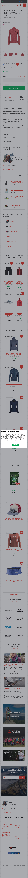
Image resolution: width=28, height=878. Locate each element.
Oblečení (17, 827)
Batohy (16, 832)
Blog (16, 836)
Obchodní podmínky (7, 824)
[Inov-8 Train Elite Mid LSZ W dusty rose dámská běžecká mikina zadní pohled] (5, 54)
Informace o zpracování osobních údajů (7, 835)
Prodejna (17, 829)
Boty (16, 821)
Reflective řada (18, 825)
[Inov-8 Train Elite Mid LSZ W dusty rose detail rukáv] (17, 54)
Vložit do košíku (14, 88)
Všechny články (14, 648)
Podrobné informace (21, 440)
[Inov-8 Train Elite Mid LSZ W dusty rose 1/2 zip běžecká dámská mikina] (22, 54)
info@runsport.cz (10, 169)
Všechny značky (14, 601)
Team (16, 840)
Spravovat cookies (5, 447)
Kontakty (4, 828)
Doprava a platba (6, 826)
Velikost (5, 76)
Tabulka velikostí (21, 76)
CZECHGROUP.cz (16, 868)
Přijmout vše (15, 444)
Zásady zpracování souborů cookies (6, 831)
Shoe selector (18, 834)
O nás (16, 823)
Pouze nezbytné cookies (6, 444)
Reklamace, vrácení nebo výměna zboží (6, 821)
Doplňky (17, 838)
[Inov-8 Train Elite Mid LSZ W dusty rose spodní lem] (11, 54)
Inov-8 (10, 97)
